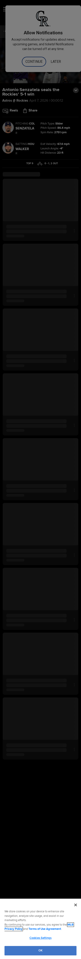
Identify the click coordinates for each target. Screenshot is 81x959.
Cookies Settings (40, 938)
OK (40, 950)
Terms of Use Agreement (45, 929)
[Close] (76, 905)
